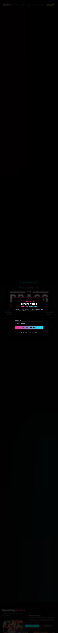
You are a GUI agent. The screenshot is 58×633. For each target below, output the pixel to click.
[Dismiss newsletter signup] (43, 300)
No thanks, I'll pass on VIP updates (29, 332)
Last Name (32, 314)
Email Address (18, 320)
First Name (17, 314)
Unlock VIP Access (28, 327)
